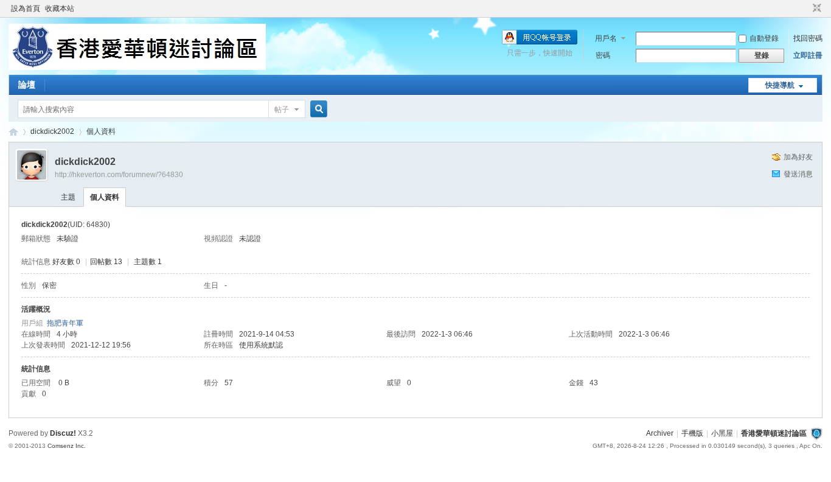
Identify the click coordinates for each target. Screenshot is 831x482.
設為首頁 (25, 8)
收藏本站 (59, 8)
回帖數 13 (106, 261)
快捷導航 (779, 85)
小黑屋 (722, 433)
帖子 (281, 109)
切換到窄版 (815, 8)
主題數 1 (148, 261)
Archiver (659, 433)
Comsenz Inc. (66, 445)
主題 (68, 197)
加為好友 (798, 157)
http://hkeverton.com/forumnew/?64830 (119, 174)
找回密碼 (807, 38)
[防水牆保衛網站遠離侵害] (816, 433)
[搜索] (317, 109)
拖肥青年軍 (65, 323)
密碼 (603, 55)
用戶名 (606, 38)
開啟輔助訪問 (805, 8)
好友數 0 (66, 261)
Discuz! (63, 433)
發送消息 (798, 174)
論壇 (26, 84)
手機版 (692, 433)
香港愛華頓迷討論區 (13, 132)
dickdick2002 (52, 131)
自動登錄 (764, 38)
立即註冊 (807, 55)
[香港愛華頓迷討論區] (137, 67)
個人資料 (104, 197)
